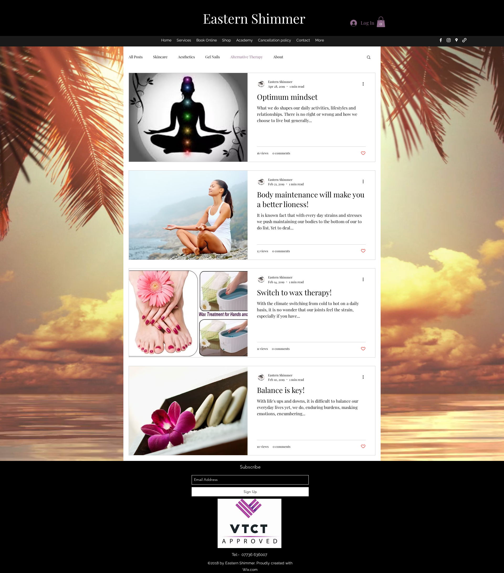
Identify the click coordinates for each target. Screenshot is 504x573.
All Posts (136, 56)
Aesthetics (186, 56)
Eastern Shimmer (254, 18)
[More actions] (365, 84)
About (278, 56)
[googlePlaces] (456, 40)
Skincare (160, 56)
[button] (380, 22)
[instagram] (448, 40)
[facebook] (440, 40)
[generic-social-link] (464, 40)
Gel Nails (212, 56)
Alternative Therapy (246, 56)
